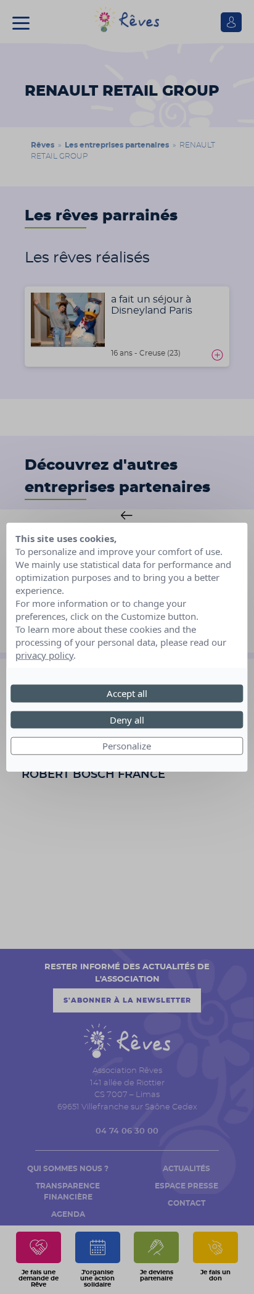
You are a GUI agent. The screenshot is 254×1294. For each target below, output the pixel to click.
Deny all (127, 719)
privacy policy (44, 655)
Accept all (127, 693)
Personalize (126, 746)
